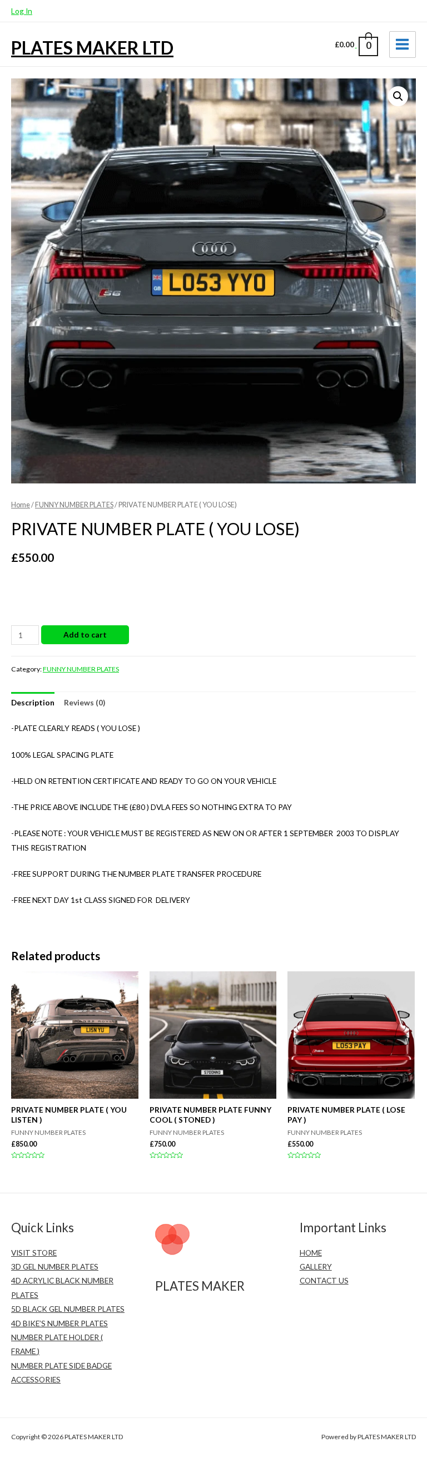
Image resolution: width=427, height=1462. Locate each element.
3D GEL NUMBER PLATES (54, 1266)
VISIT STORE (34, 1252)
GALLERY (316, 1266)
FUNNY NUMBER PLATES (74, 505)
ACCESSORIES (36, 1379)
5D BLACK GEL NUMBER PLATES (68, 1308)
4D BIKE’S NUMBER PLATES (59, 1323)
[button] (398, 96)
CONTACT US (324, 1280)
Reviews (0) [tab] (84, 702)
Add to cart (85, 634)
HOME (311, 1252)
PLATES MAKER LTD (92, 47)
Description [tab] (32, 702)
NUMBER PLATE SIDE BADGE (61, 1365)
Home (20, 505)
